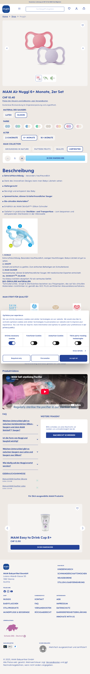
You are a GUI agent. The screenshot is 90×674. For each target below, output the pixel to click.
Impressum (62, 603)
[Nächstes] (83, 48)
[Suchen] (61, 9)
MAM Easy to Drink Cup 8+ (31, 537)
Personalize (45, 358)
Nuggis (7, 599)
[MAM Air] (45, 48)
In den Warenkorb (55, 158)
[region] (45, 53)
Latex (8, 115)
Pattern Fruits (42, 149)
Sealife (60, 149)
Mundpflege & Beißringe (16, 612)
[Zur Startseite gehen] (6, 9)
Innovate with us (65, 616)
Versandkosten (43, 608)
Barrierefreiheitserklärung (71, 612)
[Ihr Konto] (76, 8)
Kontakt (39, 599)
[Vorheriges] (7, 48)
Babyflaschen (10, 603)
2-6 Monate (11, 137)
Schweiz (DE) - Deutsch (13, 636)
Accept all (73, 358)
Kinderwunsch (65, 569)
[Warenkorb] (84, 8)
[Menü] (19, 9)
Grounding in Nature (17, 149)
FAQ (36, 603)
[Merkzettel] (69, 8)
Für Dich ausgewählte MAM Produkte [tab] (45, 496)
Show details (78, 351)
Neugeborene (65, 578)
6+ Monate (29, 137)
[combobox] (45, 9)
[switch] (34, 343)
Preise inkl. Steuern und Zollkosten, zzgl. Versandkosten (25, 101)
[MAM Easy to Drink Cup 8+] (45, 522)
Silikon (21, 115)
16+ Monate (47, 137)
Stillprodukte (11, 608)
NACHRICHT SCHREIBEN (64, 435)
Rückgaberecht (43, 612)
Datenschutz (63, 608)
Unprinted (75, 149)
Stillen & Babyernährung (71, 582)
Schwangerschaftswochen (72, 573)
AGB (58, 599)
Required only (16, 358)
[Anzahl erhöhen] (22, 158)
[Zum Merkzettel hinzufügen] (83, 25)
